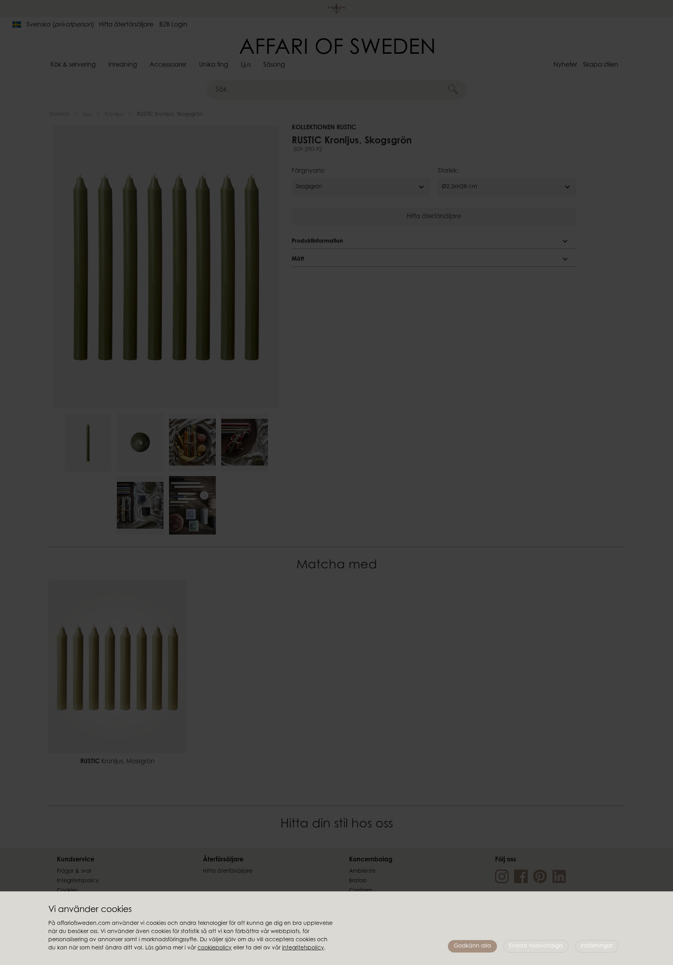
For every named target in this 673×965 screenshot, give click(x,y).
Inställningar (597, 946)
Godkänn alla (472, 946)
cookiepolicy (214, 948)
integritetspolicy (303, 948)
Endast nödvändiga (536, 946)
